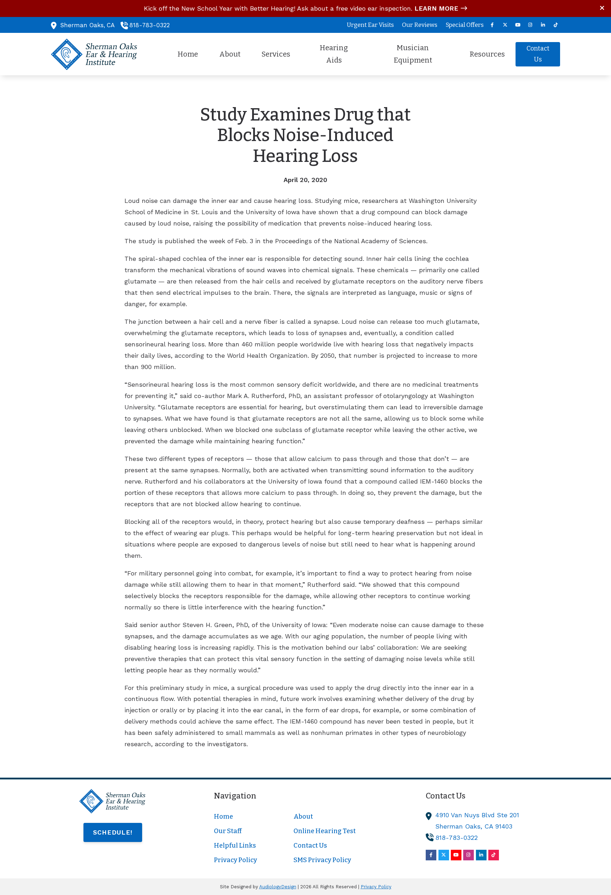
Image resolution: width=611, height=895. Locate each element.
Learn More (436, 8)
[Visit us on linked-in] (543, 25)
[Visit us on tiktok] (556, 25)
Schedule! (113, 832)
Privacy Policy (376, 886)
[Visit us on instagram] (530, 25)
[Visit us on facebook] (492, 25)
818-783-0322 (149, 25)
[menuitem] (370, 25)
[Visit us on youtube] (517, 25)
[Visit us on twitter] (505, 25)
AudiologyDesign (277, 886)
